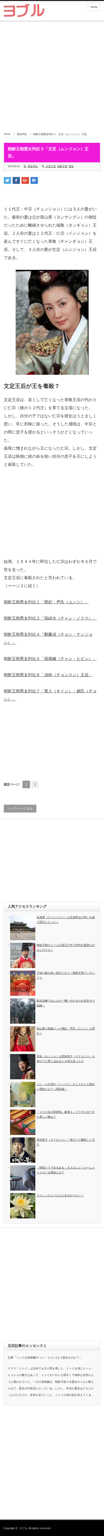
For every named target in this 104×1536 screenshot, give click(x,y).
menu (94, 6)
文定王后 (51, 166)
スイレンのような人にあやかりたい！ (60, 1195)
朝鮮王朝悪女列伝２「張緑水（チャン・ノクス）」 (50, 618)
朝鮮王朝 (62, 166)
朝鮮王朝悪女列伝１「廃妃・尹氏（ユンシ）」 (46, 602)
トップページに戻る (20, 808)
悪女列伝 (22, 134)
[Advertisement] (52, 75)
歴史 (71, 166)
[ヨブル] (24, 11)
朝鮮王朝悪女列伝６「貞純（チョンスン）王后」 (48, 675)
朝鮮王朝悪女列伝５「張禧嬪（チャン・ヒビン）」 (50, 658)
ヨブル (23, 1528)
